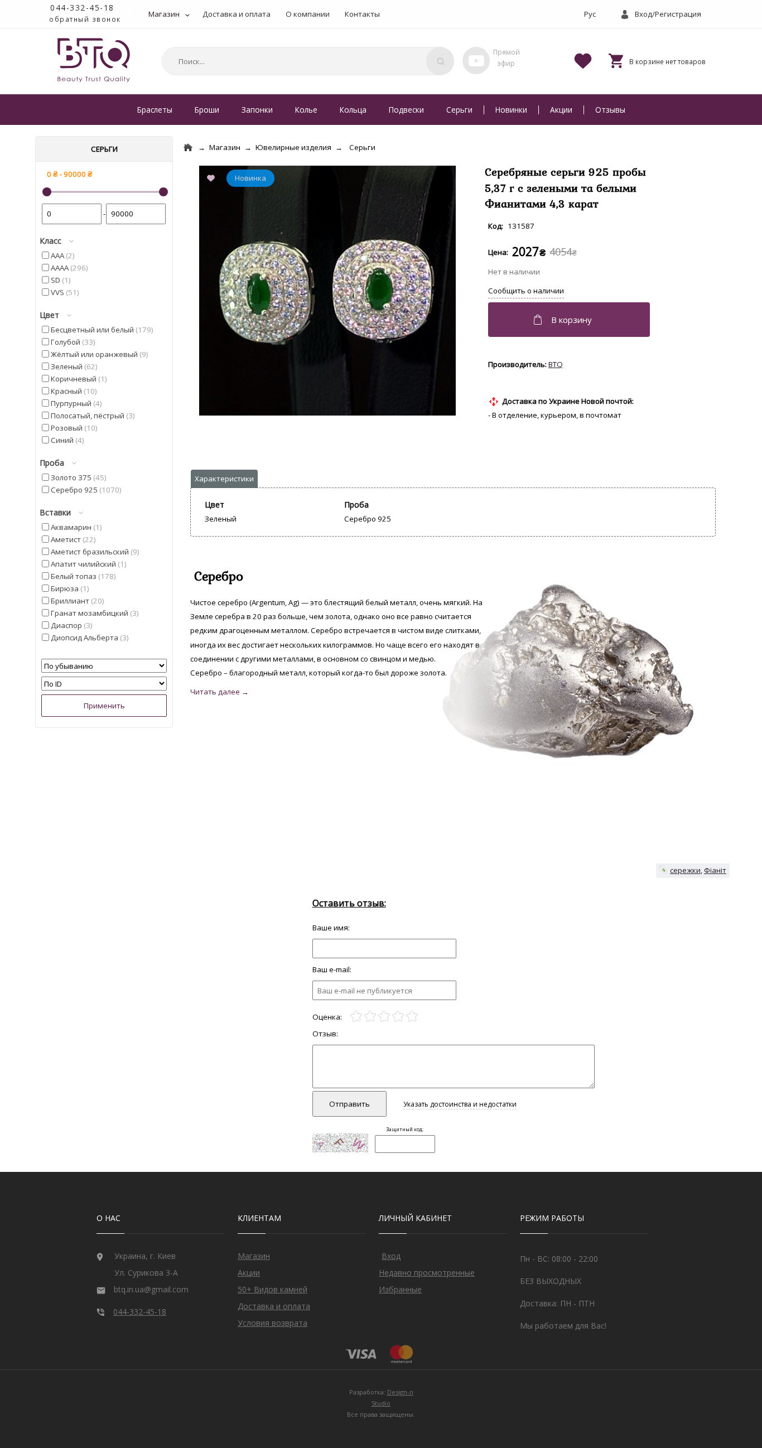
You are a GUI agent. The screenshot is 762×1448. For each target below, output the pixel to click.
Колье (306, 109)
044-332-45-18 (82, 7)
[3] (384, 1017)
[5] (412, 1017)
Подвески (406, 109)
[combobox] (306, 61)
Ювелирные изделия (293, 147)
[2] (370, 1017)
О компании (308, 14)
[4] (398, 1017)
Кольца (353, 109)
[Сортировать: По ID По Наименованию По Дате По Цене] (104, 684)
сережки (685, 870)
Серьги (459, 109)
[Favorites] (583, 60)
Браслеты (154, 109)
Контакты (362, 14)
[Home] (188, 147)
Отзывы (610, 109)
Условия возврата (272, 1322)
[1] (356, 1017)
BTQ (555, 364)
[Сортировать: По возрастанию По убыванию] (104, 666)
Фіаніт (715, 870)
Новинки (511, 109)
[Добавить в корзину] (570, 320)
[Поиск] (440, 61)
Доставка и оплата (236, 14)
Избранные (400, 1289)
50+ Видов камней (272, 1289)
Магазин (164, 14)
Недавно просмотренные (427, 1272)
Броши (207, 109)
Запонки (257, 109)
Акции (561, 109)
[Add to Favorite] (213, 179)
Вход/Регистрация (668, 14)
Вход (391, 1256)
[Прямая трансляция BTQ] (476, 60)
